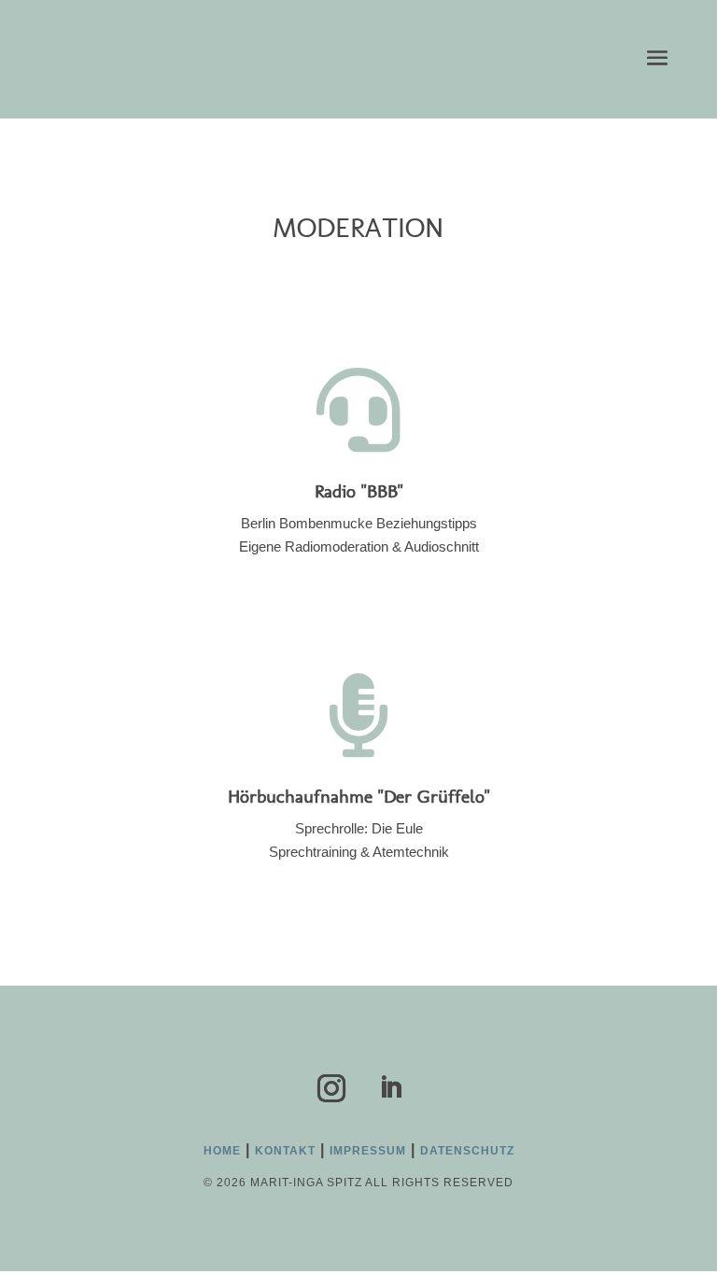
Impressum (368, 1150)
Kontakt (285, 1150)
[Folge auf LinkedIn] (390, 1088)
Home (222, 1150)
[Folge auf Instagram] (331, 1088)
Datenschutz (467, 1150)
